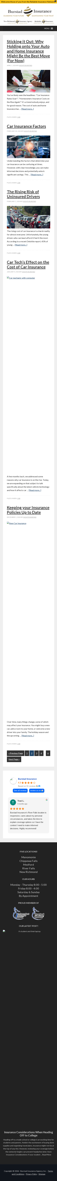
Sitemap (42, 1174)
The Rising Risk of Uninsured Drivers (23, 194)
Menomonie (28, 857)
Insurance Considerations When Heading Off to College (28, 1134)
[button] (47, 28)
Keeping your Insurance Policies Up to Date (28, 510)
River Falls (28, 868)
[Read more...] (27, 109)
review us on (35, 790)
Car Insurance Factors (26, 126)
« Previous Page (15, 753)
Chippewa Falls (28, 860)
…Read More (46, 1154)
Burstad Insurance (28, 12)
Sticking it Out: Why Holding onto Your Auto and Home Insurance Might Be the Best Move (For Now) (28, 51)
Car (18, 117)
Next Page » (14, 759)
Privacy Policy (31, 1174)
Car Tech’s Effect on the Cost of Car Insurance (28, 264)
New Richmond (28, 871)
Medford (28, 864)
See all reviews (20, 790)
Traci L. (20, 801)
